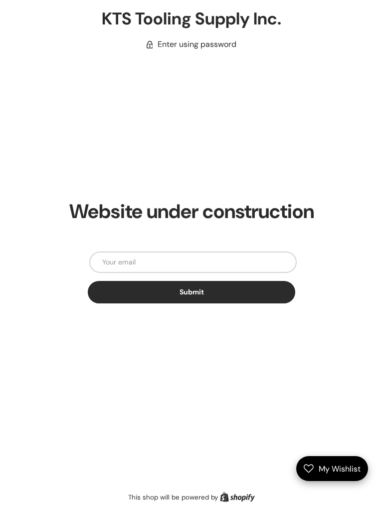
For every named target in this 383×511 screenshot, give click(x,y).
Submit (192, 291)
